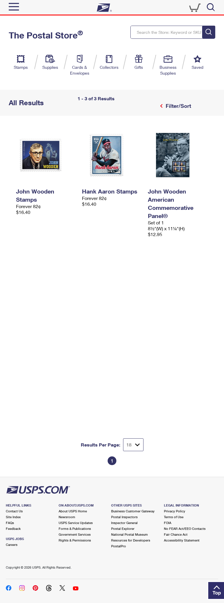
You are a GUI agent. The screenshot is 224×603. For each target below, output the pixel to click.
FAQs (10, 523)
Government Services (75, 534)
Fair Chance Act (176, 534)
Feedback (13, 528)
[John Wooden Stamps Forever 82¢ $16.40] (46, 155)
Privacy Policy (174, 511)
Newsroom (67, 517)
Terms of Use (173, 517)
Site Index (13, 517)
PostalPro (118, 546)
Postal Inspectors (124, 517)
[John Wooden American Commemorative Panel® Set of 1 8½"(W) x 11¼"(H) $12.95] (178, 155)
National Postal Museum (129, 534)
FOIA (167, 523)
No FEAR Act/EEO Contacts (185, 528)
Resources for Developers (130, 540)
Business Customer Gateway (133, 511)
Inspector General (124, 523)
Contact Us (14, 511)
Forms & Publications (75, 528)
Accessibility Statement (182, 540)
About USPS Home (73, 511)
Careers (12, 544)
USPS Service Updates (76, 523)
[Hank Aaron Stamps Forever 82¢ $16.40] (112, 155)
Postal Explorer (122, 528)
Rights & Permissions (75, 540)
